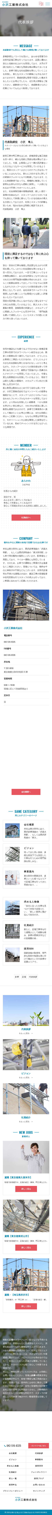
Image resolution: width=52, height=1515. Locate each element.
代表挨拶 (33, 976)
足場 (24, 976)
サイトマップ (39, 1490)
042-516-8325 (9, 641)
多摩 (17, 976)
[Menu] (47, 4)
